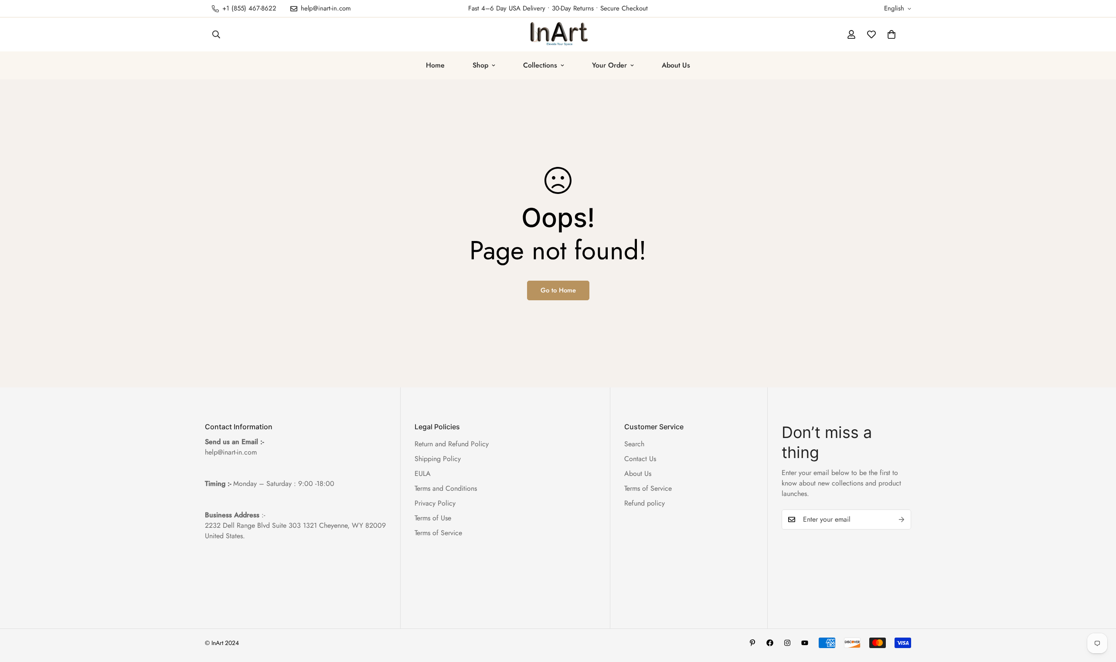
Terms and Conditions (446, 488)
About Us (676, 65)
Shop (480, 65)
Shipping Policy (438, 459)
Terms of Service (438, 533)
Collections (540, 65)
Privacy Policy (435, 503)
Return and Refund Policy (452, 444)
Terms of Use (433, 518)
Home (435, 65)
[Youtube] (804, 642)
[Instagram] (787, 642)
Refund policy (644, 503)
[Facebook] (769, 642)
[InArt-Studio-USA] (558, 34)
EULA (423, 473)
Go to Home (558, 290)
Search (634, 444)
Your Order (609, 65)
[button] (891, 34)
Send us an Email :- (234, 442)
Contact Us (640, 459)
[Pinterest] (752, 642)
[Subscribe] (901, 519)
